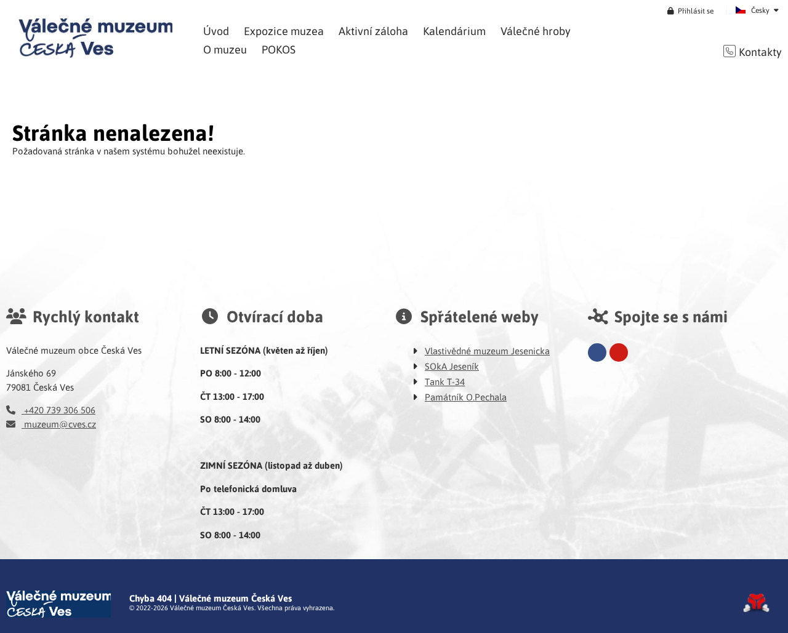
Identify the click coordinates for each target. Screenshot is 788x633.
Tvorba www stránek (756, 603)
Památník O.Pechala (466, 397)
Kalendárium (454, 30)
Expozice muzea (284, 30)
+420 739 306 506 (58, 410)
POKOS (279, 49)
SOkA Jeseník (452, 366)
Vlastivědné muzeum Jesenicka (487, 350)
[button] (690, 10)
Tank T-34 (445, 381)
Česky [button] (760, 10)
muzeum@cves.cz (59, 424)
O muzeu (225, 49)
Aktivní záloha (373, 30)
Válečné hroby (536, 30)
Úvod (95, 38)
